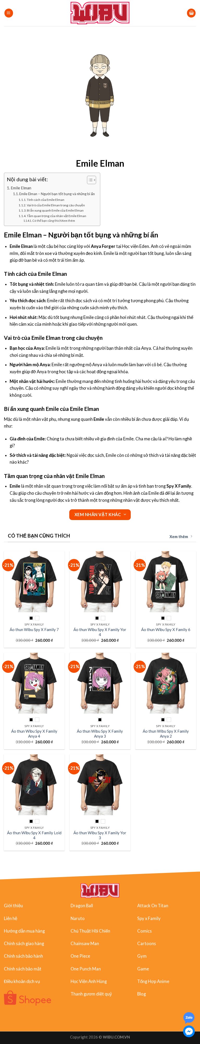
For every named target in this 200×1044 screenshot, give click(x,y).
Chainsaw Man (85, 943)
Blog (141, 993)
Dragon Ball (82, 905)
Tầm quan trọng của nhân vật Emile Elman (56, 216)
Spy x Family (149, 918)
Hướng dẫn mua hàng (24, 931)
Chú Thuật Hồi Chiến (90, 931)
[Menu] (8, 13)
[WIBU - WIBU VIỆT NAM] (100, 13)
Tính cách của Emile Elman (45, 200)
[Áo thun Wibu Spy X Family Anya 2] (165, 683)
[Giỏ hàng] (191, 13)
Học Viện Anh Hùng (89, 981)
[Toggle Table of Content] (89, 180)
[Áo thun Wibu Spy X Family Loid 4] (34, 784)
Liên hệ (10, 918)
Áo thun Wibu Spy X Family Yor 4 (99, 632)
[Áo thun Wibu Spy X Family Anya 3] (100, 683)
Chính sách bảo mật (22, 968)
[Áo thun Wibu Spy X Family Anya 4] (34, 683)
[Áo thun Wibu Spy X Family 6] (165, 581)
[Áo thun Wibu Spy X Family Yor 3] (100, 784)
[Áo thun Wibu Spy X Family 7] (34, 581)
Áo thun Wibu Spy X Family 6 (165, 629)
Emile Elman (21, 187)
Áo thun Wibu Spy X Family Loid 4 (34, 835)
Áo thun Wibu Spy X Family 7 (34, 629)
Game (143, 968)
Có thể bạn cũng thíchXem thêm (53, 220)
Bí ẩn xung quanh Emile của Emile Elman (55, 210)
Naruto (78, 918)
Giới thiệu (13, 905)
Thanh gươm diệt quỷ (91, 993)
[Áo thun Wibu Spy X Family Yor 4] (100, 581)
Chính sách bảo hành (23, 956)
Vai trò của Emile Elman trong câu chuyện (56, 205)
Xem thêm (179, 536)
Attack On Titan (152, 905)
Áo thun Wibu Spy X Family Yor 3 (99, 835)
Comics (144, 931)
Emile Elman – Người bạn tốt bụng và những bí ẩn (57, 194)
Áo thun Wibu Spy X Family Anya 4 (34, 733)
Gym (142, 956)
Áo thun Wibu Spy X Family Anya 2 (166, 733)
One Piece (80, 956)
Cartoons (146, 943)
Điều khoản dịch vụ (22, 981)
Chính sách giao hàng (24, 943)
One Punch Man (86, 968)
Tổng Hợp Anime (153, 981)
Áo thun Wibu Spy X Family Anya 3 (100, 733)
